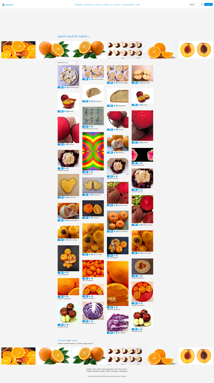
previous (63, 340)
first (59, 340)
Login (138, 5)
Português (114, 371)
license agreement (107, 369)
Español (102, 371)
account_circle (67, 87)
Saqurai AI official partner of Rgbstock (117, 376)
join (208, 4)
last (76, 340)
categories (78, 5)
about (125, 369)
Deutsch (95, 371)
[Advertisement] (107, 21)
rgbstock (9, 5)
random (106, 5)
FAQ (111, 5)
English (89, 371)
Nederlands (123, 371)
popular (98, 5)
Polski (108, 371)
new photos (89, 5)
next (73, 340)
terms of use (118, 369)
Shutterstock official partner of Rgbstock (97, 376)
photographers (128, 5)
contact (117, 5)
